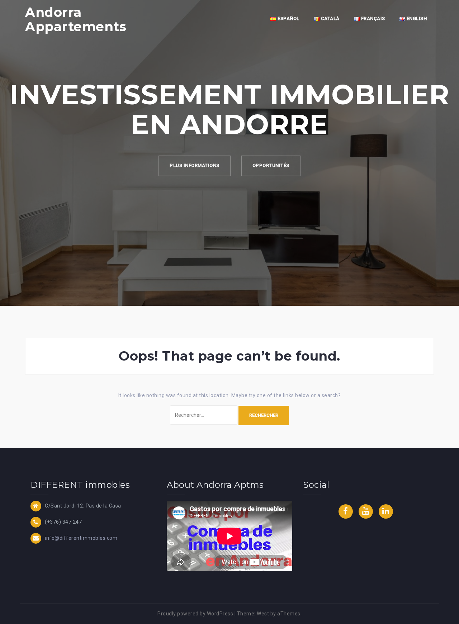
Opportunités (270, 165)
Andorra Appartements (75, 19)
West (263, 613)
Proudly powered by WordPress (195, 613)
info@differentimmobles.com (81, 537)
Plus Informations (194, 165)
